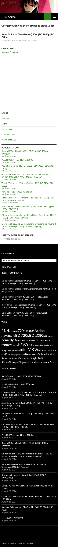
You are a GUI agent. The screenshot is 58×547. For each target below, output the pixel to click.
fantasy (6, 345)
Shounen (24, 358)
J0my (51, 345)
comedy (7, 340)
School (42, 354)
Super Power (41, 363)
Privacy (4, 543)
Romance (31, 354)
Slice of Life (8, 362)
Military (17, 350)
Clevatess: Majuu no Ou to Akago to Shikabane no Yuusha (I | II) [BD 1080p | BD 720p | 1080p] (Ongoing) (28, 225)
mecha (11, 350)
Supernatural (27, 362)
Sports (17, 363)
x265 (50, 362)
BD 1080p (37, 335)
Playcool (9, 354)
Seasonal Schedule (9, 52)
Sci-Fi (50, 354)
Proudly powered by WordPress (22, 543)
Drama (18, 340)
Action (40, 331)
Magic (4, 350)
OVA (3, 354)
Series (11, 358)
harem (15, 345)
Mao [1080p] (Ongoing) (12, 517)
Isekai (47, 345)
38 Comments (33, 40)
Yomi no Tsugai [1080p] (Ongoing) (16, 191)
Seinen (4, 358)
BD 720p (22, 335)
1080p (30, 331)
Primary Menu (54, 16)
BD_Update (49, 336)
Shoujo (16, 358)
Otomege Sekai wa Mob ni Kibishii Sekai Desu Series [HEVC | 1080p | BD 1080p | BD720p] (28, 216)
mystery (52, 350)
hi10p (30, 345)
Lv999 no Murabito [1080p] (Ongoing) (18, 384)
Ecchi (47, 340)
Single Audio (37, 358)
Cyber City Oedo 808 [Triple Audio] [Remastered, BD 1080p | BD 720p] (24, 298)
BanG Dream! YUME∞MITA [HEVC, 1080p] (21, 376)
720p (22, 331)
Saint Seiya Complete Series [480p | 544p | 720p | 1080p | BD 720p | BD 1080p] (27, 282)
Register (5, 118)
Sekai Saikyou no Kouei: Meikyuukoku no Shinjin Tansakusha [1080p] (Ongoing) (23, 465)
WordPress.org (8, 139)
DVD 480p (40, 340)
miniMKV (28, 349)
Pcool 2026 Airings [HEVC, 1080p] (17, 160)
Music (45, 350)
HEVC (22, 344)
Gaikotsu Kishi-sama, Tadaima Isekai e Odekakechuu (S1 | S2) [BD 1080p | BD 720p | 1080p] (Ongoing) (27, 175)
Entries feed (6, 129)
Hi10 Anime (8, 16)
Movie (40, 350)
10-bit (7, 330)
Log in (4, 123)
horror (43, 345)
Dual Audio (29, 340)
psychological (19, 354)
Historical (37, 345)
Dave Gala (6, 312)
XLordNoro (21, 40)
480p (15, 331)
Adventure (8, 335)
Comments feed (8, 134)
